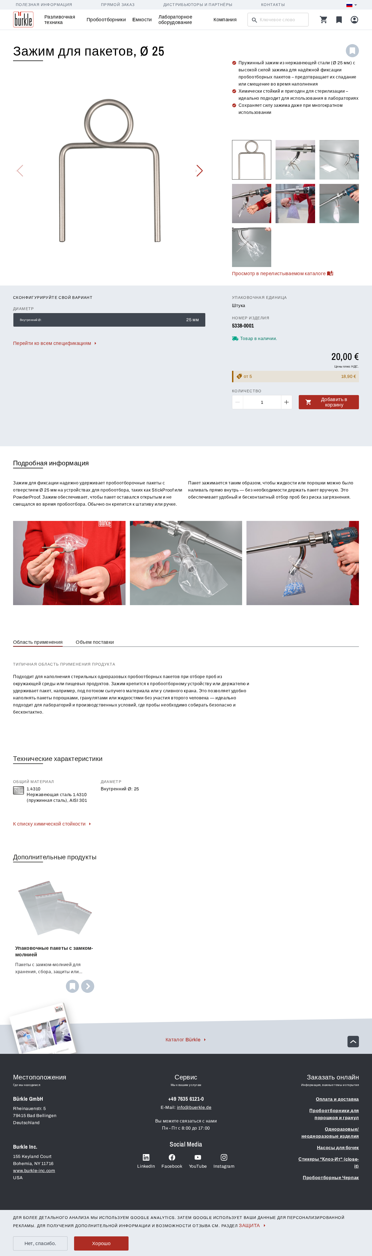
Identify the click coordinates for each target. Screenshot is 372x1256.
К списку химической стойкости (49, 824)
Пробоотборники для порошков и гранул (334, 1114)
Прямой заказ (118, 5)
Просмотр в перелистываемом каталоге (279, 273)
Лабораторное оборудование (175, 19)
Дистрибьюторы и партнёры (198, 5)
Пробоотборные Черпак (331, 1177)
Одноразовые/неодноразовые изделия (330, 1133)
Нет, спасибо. (40, 1243)
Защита (249, 1225)
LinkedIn (146, 1166)
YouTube (198, 1166)
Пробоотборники (106, 19)
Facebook (171, 1166)
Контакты (273, 5)
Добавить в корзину (334, 402)
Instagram (224, 1166)
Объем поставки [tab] (95, 642)
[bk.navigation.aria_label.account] (354, 19)
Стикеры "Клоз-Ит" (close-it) (328, 1163)
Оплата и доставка (337, 1099)
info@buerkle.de (194, 1107)
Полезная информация (44, 5)
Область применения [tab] (38, 642)
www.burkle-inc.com (34, 1170)
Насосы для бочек (338, 1147)
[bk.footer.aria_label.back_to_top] (353, 1041)
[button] (199, 171)
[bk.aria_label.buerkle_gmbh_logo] (23, 20)
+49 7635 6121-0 (186, 1098)
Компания (225, 19)
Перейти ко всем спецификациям (52, 343)
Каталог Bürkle (183, 1039)
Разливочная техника (59, 19)
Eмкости (142, 19)
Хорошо (101, 1243)
